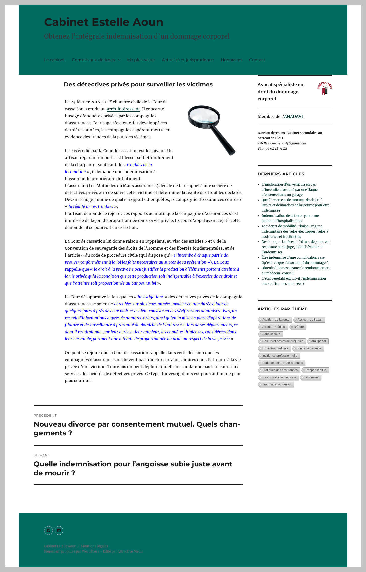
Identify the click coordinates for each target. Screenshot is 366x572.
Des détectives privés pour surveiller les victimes (138, 84)
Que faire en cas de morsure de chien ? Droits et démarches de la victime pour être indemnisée (295, 205)
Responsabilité (316, 370)
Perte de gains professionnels (282, 363)
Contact (257, 59)
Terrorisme (311, 377)
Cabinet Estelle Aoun (103, 22)
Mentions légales (94, 546)
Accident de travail (310, 319)
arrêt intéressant (123, 108)
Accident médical (274, 327)
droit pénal (318, 341)
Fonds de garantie (309, 348)
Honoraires (231, 59)
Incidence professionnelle (279, 355)
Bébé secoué (271, 334)
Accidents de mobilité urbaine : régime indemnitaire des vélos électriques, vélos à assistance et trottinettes (295, 231)
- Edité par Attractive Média (121, 551)
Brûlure (299, 327)
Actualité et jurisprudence (188, 59)
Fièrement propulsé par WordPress (72, 551)
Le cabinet (54, 59)
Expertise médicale (275, 348)
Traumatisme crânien (276, 384)
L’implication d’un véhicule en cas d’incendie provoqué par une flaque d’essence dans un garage (290, 189)
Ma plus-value (141, 59)
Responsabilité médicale (279, 377)
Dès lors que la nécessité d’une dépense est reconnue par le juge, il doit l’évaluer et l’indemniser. (296, 247)
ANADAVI (293, 116)
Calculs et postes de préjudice (282, 341)
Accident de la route (275, 319)
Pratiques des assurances (280, 370)
